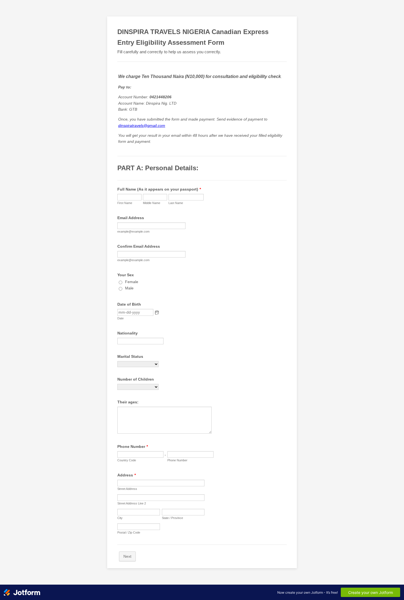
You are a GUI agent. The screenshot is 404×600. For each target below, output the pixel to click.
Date (120, 318)
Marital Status (130, 356)
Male (129, 288)
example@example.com (133, 231)
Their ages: (128, 402)
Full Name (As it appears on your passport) (159, 189)
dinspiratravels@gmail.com (141, 125)
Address (126, 475)
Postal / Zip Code (128, 532)
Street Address (127, 488)
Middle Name (151, 203)
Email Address (130, 218)
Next (127, 556)
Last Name (175, 203)
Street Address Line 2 (131, 503)
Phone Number (132, 446)
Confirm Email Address (138, 246)
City (120, 518)
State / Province (172, 518)
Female (131, 282)
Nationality (127, 333)
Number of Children (135, 379)
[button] (157, 312)
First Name (124, 203)
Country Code (126, 460)
